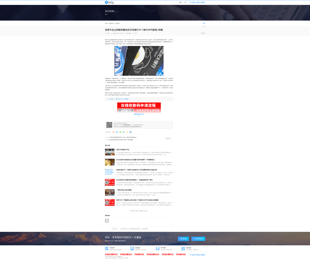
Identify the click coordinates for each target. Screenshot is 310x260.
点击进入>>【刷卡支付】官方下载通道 (119, 99)
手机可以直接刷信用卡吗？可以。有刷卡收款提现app (122, 137)
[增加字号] (202, 33)
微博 (113, 132)
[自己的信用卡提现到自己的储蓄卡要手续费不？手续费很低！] (110, 162)
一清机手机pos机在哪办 (124, 190)
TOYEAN (126, 258)
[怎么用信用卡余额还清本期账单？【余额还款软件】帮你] (110, 182)
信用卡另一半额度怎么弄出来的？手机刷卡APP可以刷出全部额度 (137, 200)
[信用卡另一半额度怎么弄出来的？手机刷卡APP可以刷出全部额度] (110, 202)
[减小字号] (204, 33)
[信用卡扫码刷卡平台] (110, 152)
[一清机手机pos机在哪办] (110, 192)
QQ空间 (127, 132)
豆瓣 (124, 132)
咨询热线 (183, 239)
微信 (120, 132)
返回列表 (168, 138)
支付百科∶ (111, 23)
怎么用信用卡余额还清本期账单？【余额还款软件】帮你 (134, 180)
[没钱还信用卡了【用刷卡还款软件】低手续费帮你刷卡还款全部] (110, 172)
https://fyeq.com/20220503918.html (131, 126)
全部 (204, 23)
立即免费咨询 (198, 239)
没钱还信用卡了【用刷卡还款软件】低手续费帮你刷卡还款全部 (136, 170)
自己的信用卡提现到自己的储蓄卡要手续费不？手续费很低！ (135, 160)
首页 (180, 2)
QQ (117, 132)
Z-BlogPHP (114, 258)
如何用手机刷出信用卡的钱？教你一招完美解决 (121, 139)
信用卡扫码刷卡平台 (122, 149)
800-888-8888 (198, 2)
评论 (115, 228)
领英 (130, 132)
